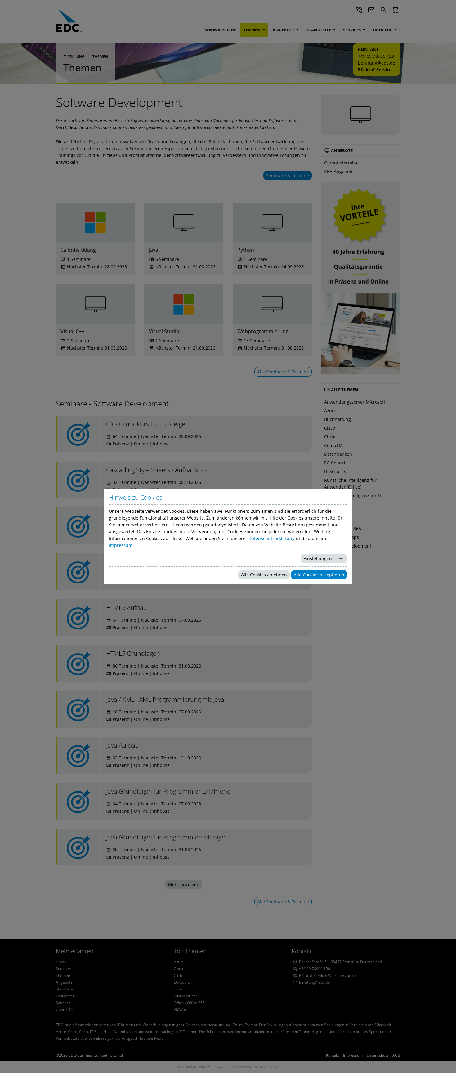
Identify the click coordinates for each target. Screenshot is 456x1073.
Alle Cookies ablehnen (264, 575)
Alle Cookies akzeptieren (319, 575)
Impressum (120, 545)
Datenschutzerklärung (271, 538)
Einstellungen (317, 558)
